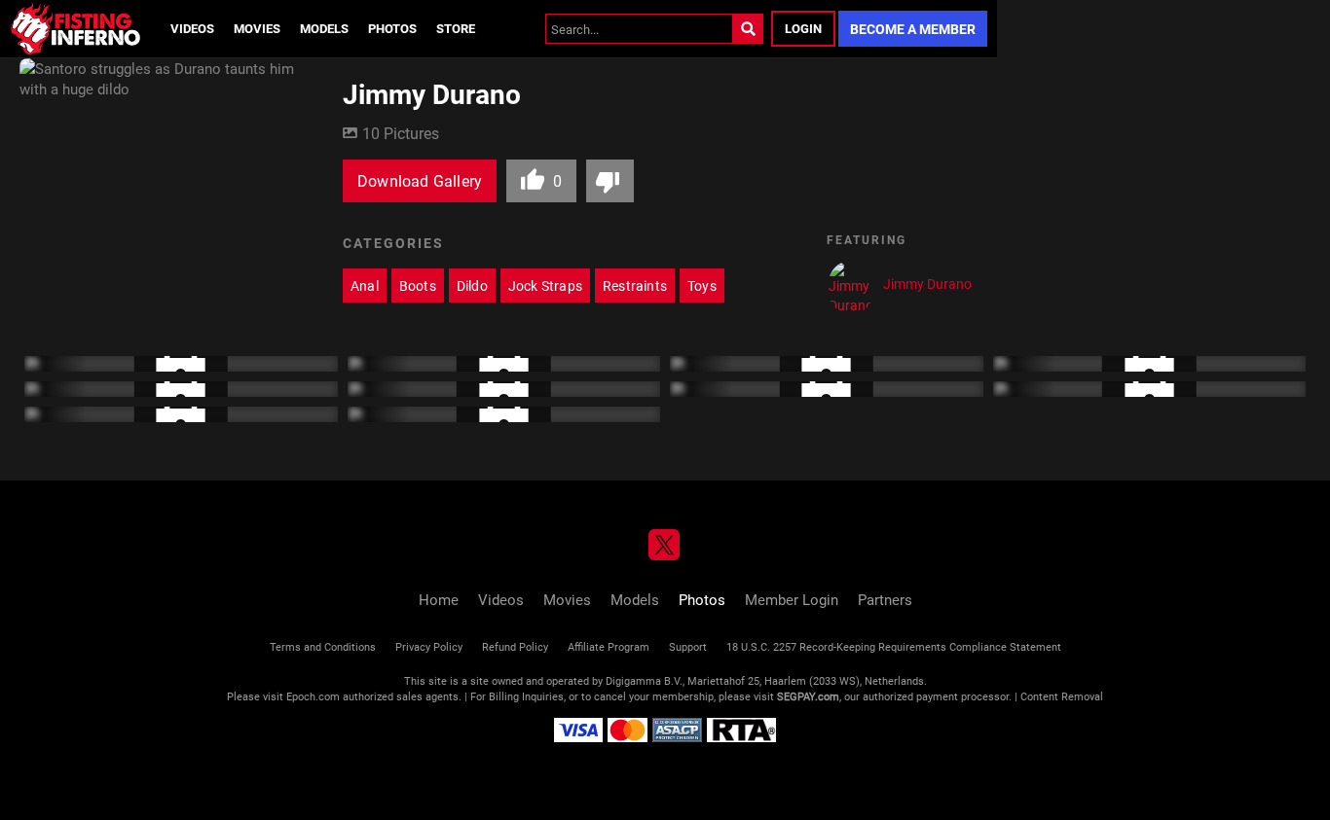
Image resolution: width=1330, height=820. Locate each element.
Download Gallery (419, 180)
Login (803, 28)
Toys (702, 285)
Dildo (472, 285)
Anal (365, 285)
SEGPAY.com (808, 696)
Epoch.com (313, 696)
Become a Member (913, 28)
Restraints (635, 285)
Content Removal (1061, 696)
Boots (417, 285)
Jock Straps (545, 285)
